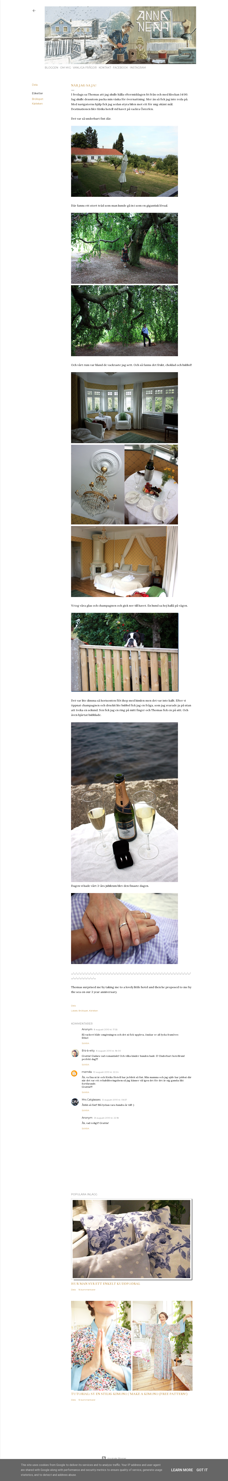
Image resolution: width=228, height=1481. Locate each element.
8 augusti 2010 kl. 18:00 (108, 1050)
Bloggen (51, 67)
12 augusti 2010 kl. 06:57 (114, 1099)
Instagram (138, 67)
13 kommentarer (86, 1399)
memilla (87, 1072)
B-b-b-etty (88, 1050)
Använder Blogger (116, 1458)
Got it (202, 1470)
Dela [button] (35, 84)
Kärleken (37, 103)
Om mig (65, 67)
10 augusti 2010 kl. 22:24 (106, 1072)
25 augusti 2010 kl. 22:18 (106, 1117)
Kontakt (105, 67)
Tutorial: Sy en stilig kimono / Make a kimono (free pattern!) (129, 1394)
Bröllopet (37, 99)
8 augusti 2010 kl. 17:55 (105, 1029)
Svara (85, 1043)
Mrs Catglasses (91, 1099)
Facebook (120, 67)
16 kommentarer (86, 1289)
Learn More (182, 1470)
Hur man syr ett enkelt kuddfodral (105, 1284)
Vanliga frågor (85, 67)
